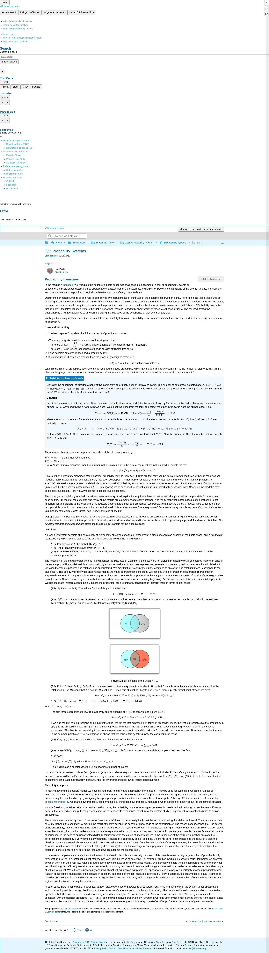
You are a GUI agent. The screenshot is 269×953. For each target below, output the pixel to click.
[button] (11, 185)
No (91, 930)
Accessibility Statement (141, 948)
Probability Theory (105, 243)
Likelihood (67, 285)
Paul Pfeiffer (216, 908)
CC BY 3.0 (156, 908)
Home (58, 243)
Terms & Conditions (118, 948)
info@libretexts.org (197, 948)
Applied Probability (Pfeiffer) (139, 243)
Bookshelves (79, 243)
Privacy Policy (101, 948)
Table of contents (211, 279)
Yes (79, 930)
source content (55, 912)
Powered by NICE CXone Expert (88, 942)
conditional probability (57, 801)
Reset (5, 82)
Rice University (61, 272)
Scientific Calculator (16, 163)
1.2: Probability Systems (70, 908)
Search (50, 236)
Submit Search (9, 62)
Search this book (8, 52)
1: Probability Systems (175, 243)
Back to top (50, 921)
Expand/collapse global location (222, 242)
